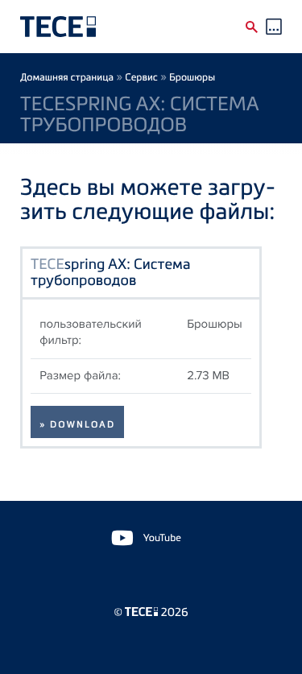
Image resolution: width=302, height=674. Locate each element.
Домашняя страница (67, 77)
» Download (77, 424)
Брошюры (192, 77)
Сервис (141, 77)
